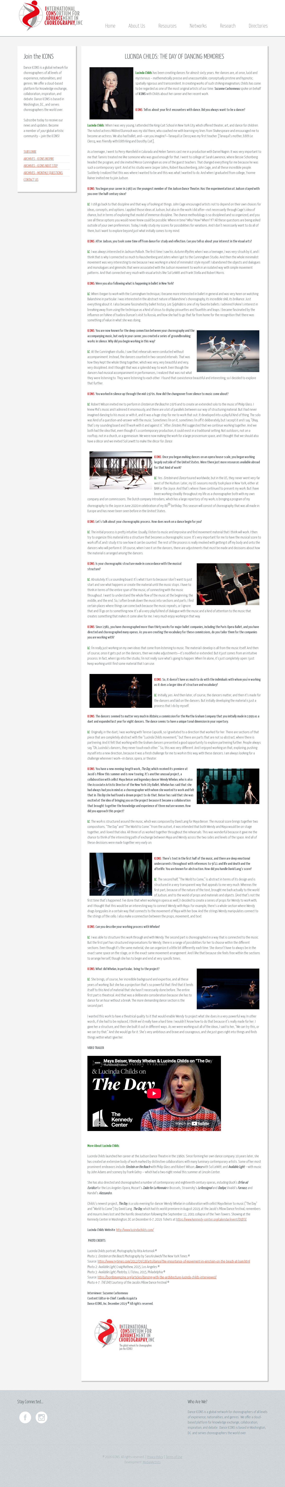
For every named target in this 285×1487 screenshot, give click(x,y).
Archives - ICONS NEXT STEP (41, 166)
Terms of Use (174, 1457)
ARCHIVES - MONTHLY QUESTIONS (43, 173)
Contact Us (31, 180)
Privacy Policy (155, 1457)
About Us (137, 26)
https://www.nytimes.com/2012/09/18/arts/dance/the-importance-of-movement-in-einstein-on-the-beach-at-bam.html (174, 1261)
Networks (198, 26)
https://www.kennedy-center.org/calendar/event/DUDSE (211, 1219)
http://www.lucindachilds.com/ (135, 1230)
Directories (258, 26)
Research (228, 26)
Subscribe (30, 152)
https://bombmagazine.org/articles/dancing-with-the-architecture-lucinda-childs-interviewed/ (157, 1277)
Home (110, 26)
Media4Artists (152, 1462)
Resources (167, 26)
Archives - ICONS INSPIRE (39, 159)
